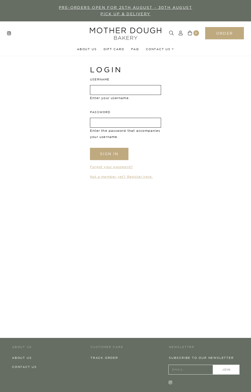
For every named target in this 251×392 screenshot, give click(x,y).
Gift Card (113, 49)
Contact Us (158, 49)
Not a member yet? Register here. (121, 177)
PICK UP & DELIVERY (125, 14)
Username (100, 79)
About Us (87, 49)
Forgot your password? (111, 167)
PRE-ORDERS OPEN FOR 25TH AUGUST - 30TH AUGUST (125, 7)
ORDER (224, 33)
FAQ (135, 49)
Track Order (104, 357)
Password (100, 112)
